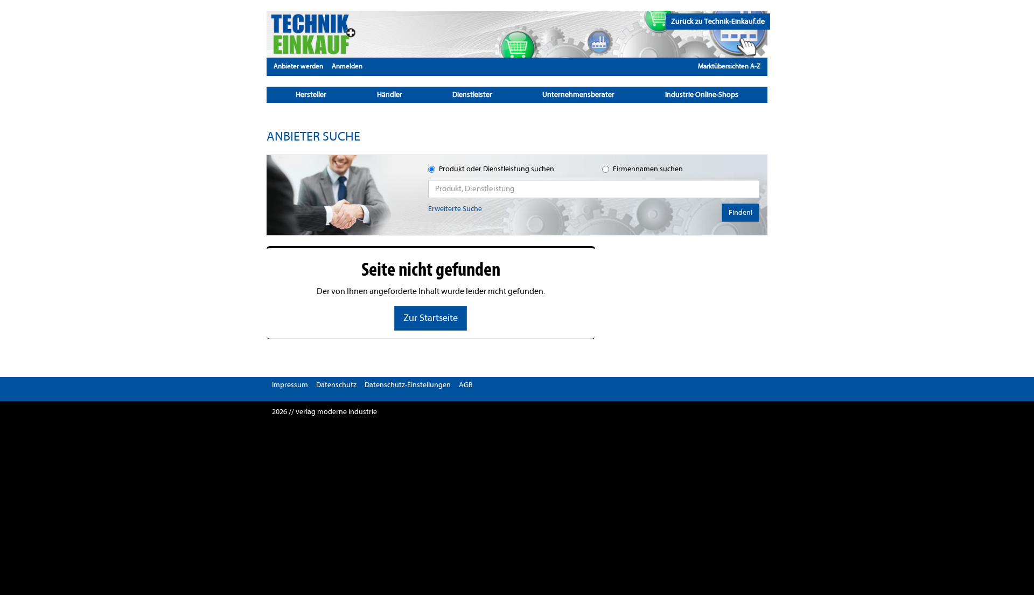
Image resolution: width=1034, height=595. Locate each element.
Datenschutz (336, 384)
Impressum (290, 384)
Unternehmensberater (578, 94)
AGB (466, 384)
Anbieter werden (298, 66)
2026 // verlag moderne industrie (324, 411)
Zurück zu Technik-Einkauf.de (718, 21)
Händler (389, 94)
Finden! (740, 212)
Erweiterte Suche (455, 208)
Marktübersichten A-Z (729, 66)
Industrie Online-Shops (701, 94)
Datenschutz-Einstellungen (408, 384)
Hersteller (311, 94)
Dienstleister (472, 94)
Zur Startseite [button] (430, 318)
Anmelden (347, 66)
